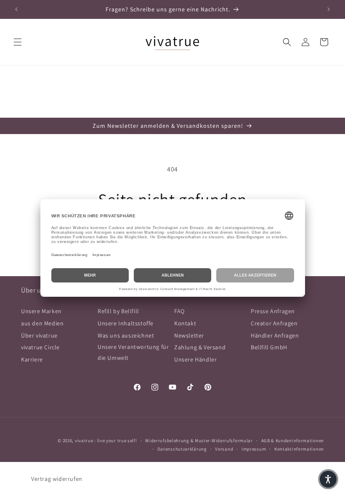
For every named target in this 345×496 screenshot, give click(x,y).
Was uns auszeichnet (126, 335)
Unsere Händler (195, 359)
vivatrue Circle (40, 347)
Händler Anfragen (275, 335)
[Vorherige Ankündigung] (16, 9)
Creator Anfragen (274, 323)
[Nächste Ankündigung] (328, 9)
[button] (17, 42)
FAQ (179, 311)
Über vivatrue (39, 335)
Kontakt (185, 323)
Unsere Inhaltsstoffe (126, 323)
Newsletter (189, 335)
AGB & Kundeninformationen (292, 440)
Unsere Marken (41, 311)
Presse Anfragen (273, 311)
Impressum (254, 449)
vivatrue (84, 440)
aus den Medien (42, 323)
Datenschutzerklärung (182, 449)
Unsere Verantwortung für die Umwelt (133, 352)
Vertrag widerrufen (56, 479)
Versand (224, 449)
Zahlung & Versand (200, 347)
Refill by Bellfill (118, 311)
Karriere (32, 359)
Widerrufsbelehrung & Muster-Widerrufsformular (199, 440)
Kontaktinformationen (299, 449)
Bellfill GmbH (269, 347)
